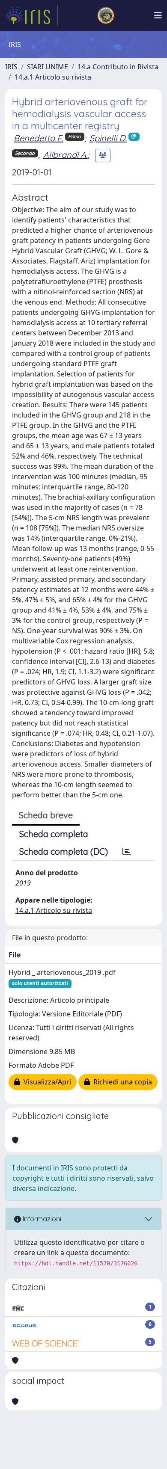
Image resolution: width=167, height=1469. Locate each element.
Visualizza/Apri (45, 1082)
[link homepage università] (105, 15)
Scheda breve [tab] (46, 815)
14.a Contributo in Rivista (118, 66)
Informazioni (41, 1218)
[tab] (126, 852)
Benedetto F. (38, 138)
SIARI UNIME (47, 66)
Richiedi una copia (121, 1082)
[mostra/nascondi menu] (158, 15)
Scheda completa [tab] (53, 834)
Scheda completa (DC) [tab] (63, 851)
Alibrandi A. (65, 154)
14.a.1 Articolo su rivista (53, 77)
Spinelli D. (108, 138)
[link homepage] (31, 15)
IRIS (11, 66)
